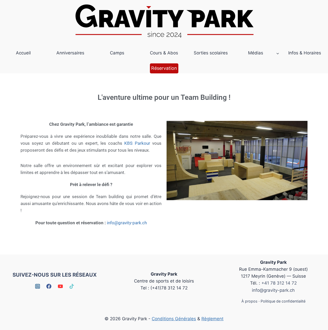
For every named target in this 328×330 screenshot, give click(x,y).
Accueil (23, 52)
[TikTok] (72, 286)
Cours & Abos (164, 52)
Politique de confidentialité (283, 301)
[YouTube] (60, 286)
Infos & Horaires (304, 52)
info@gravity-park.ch (127, 222)
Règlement (212, 318)
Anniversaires (70, 52)
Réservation (164, 68)
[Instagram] (38, 286)
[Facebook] (49, 286)
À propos (249, 301)
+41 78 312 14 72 (279, 283)
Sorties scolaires (211, 52)
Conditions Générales (174, 318)
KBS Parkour (137, 143)
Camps (117, 52)
